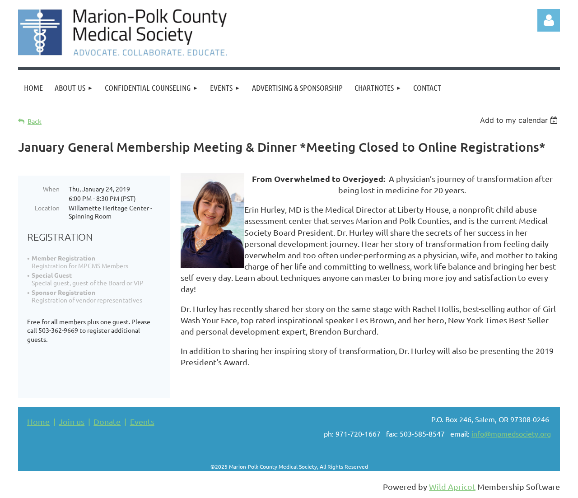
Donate (107, 421)
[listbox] (520, 120)
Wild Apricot (452, 486)
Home (38, 421)
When (51, 189)
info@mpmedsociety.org (511, 433)
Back (35, 121)
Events (142, 421)
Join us (71, 421)
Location (47, 208)
